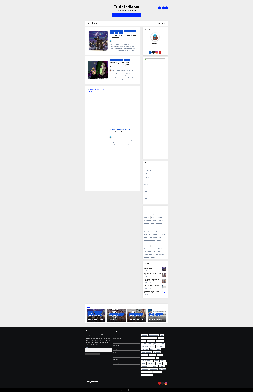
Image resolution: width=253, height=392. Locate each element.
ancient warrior (152, 214)
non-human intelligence (149, 240)
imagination (154, 234)
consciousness (160, 217)
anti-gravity (161, 214)
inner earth (162, 234)
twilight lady (161, 248)
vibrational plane (160, 254)
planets (159, 240)
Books (130, 15)
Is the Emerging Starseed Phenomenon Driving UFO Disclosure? (120, 65)
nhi (160, 237)
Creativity (126, 31)
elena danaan (159, 223)
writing (153, 257)
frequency (155, 228)
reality (143, 363)
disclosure (146, 223)
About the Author (122, 15)
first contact (147, 228)
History (112, 33)
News (116, 33)
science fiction (151, 363)
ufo (154, 251)
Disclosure (133, 31)
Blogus (130, 390)
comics (153, 217)
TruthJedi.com (126, 7)
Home (114, 15)
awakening (146, 217)
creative (161, 220)
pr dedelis (163, 360)
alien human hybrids (156, 211)
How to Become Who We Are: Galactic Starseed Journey (156, 320)
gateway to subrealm (149, 231)
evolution (152, 346)
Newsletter (137, 15)
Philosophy (146, 191)
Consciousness (119, 31)
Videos (145, 201)
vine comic (146, 257)
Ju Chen (114, 41)
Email (86, 347)
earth (152, 223)
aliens (145, 214)
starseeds (146, 245)
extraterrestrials (160, 346)
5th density (146, 211)
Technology (146, 194)
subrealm (146, 248)
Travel (120, 33)
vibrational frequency (149, 254)
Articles (112, 31)
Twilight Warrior (147, 251)
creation (155, 220)
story (152, 245)
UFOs (159, 251)
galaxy (161, 228)
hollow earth (147, 234)
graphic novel (159, 231)
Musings (127, 129)
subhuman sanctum (160, 245)
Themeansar (137, 390)
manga (145, 237)
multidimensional (153, 237)
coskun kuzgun (147, 220)
